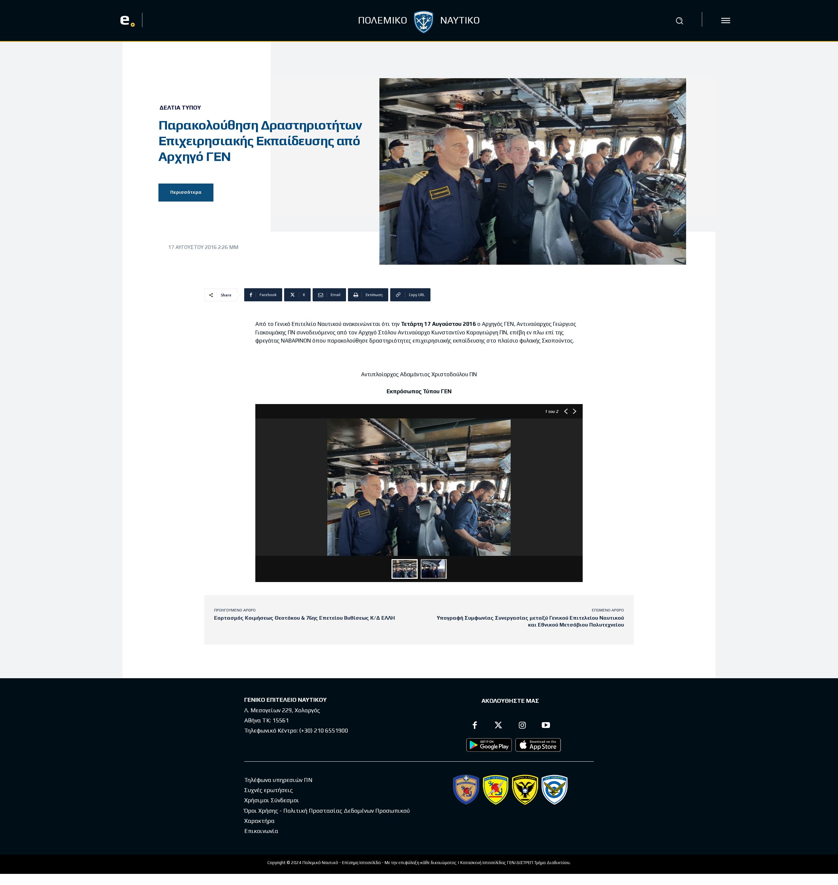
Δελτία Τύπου (180, 108)
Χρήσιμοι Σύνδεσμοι (271, 800)
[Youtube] (546, 726)
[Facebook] (475, 726)
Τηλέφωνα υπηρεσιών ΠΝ (278, 779)
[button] (679, 20)
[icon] (726, 20)
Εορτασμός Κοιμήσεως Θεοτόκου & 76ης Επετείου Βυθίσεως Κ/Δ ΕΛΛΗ (304, 618)
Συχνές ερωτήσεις (268, 790)
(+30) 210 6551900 (323, 730)
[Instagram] (522, 726)
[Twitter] (498, 726)
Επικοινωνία (261, 830)
